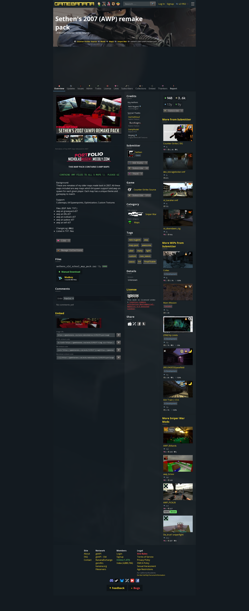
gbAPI (98, 553)
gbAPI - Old (101, 556)
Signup (170, 3)
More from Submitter (176, 119)
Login (119, 553)
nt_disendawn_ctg (172, 228)
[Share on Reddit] (130, 324)
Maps (111, 41)
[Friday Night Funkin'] (108, 3)
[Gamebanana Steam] (117, 580)
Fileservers (101, 569)
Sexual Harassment (146, 566)
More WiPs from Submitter (173, 244)
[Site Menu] (193, 4)
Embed (59, 313)
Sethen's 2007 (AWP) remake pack (143, 41)
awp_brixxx (168, 474)
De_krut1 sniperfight (173, 534)
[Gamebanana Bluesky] (122, 580)
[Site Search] (153, 4)
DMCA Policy (143, 563)
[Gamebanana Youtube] (132, 580)
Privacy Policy (143, 560)
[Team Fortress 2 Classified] (113, 3)
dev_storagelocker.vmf (174, 171)
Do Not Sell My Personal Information (151, 575)
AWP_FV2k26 (169, 502)
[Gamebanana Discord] (111, 580)
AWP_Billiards (170, 445)
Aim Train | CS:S (171, 399)
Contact (87, 560)
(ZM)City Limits (170, 335)
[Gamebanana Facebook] (137, 580)
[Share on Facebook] (139, 324)
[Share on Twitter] (134, 324)
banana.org (101, 566)
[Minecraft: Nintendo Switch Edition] (104, 3)
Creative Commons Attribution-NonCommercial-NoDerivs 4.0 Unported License (140, 305)
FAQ (86, 556)
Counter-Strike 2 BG (173, 143)
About (87, 553)
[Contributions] (141, 117)
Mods (103, 41)
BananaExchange (104, 560)
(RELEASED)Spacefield (173, 367)
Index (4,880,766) (125, 563)
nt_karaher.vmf (170, 200)
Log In (161, 3)
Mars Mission (170, 302)
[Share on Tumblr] (144, 324)
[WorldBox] (118, 3)
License (132, 289)
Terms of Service (145, 556)
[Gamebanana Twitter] (127, 580)
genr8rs (99, 563)
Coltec (166, 270)
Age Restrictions (145, 569)
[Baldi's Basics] (99, 3)
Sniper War (122, 41)
